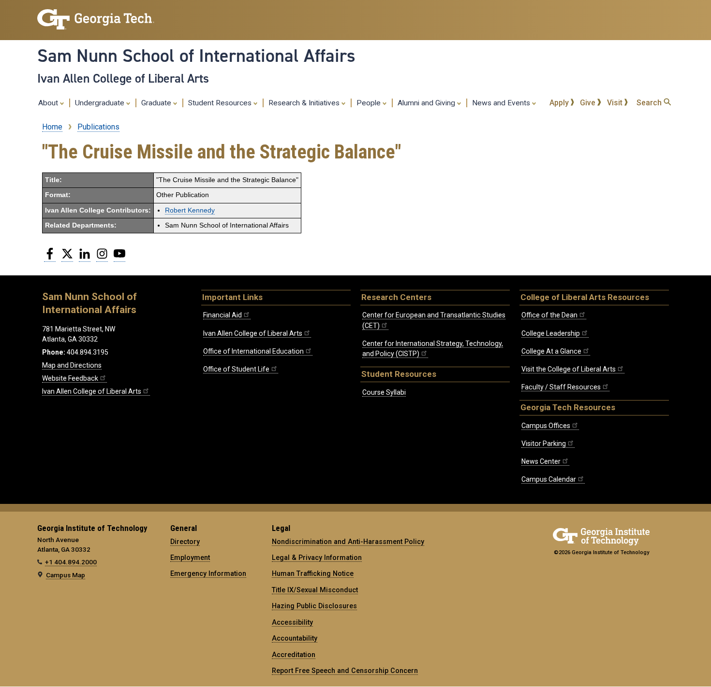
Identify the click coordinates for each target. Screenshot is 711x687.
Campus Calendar (548, 479)
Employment (190, 557)
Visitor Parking (543, 443)
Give (588, 102)
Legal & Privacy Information (317, 557)
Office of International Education (253, 351)
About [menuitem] (49, 103)
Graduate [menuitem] (157, 103)
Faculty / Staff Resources (561, 387)
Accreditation (293, 654)
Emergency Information (208, 573)
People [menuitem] (369, 103)
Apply (560, 102)
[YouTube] (119, 257)
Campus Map (65, 575)
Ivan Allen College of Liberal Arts (123, 78)
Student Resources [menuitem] (220, 103)
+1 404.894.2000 (71, 562)
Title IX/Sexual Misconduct (315, 590)
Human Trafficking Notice (313, 573)
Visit (615, 102)
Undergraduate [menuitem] (100, 103)
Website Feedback (70, 378)
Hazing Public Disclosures (314, 606)
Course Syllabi (384, 392)
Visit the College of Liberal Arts (568, 369)
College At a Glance (551, 351)
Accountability (294, 638)
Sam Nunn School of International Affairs (196, 55)
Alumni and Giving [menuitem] (427, 103)
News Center (541, 461)
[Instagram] (102, 257)
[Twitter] (67, 257)
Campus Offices (545, 425)
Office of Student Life (236, 369)
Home (52, 126)
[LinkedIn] (84, 257)
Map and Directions (72, 365)
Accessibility (292, 622)
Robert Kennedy (190, 210)
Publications (98, 126)
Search (650, 102)
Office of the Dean (549, 315)
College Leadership (550, 333)
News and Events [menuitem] (502, 103)
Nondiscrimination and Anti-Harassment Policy (348, 541)
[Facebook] (50, 257)
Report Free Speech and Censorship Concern (345, 670)
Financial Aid (222, 315)
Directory (185, 541)
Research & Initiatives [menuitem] (304, 103)
